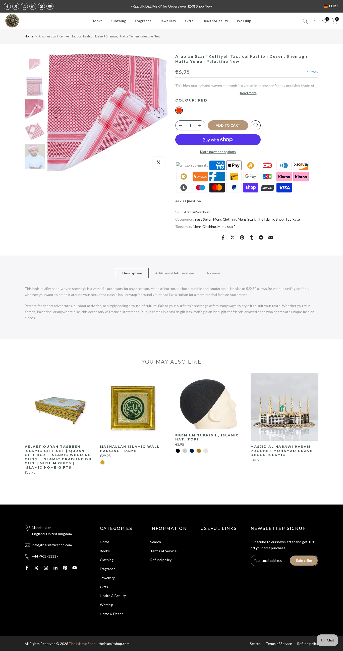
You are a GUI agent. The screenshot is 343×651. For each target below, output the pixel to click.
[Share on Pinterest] (242, 237)
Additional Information (174, 273)
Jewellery (168, 21)
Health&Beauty (215, 21)
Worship (244, 21)
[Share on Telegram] (261, 237)
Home (29, 36)
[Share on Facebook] (223, 237)
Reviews (214, 273)
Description (132, 273)
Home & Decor (111, 614)
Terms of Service (163, 551)
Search (155, 542)
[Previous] (56, 113)
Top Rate (292, 219)
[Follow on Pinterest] (41, 6)
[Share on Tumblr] (251, 237)
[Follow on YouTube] (49, 6)
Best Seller (203, 219)
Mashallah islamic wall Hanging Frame (129, 448)
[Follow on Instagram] (24, 6)
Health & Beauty (113, 595)
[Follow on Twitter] (15, 6)
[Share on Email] (270, 237)
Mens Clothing (224, 219)
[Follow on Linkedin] (32, 6)
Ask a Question (188, 201)
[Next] (159, 113)
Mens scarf (226, 226)
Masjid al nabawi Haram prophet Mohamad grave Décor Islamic (282, 450)
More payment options (218, 151)
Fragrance (143, 21)
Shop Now (204, 6)
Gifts (189, 21)
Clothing (118, 21)
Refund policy (161, 560)
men (188, 226)
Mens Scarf (246, 219)
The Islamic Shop (270, 219)
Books (97, 21)
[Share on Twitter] (232, 237)
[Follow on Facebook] (7, 6)
